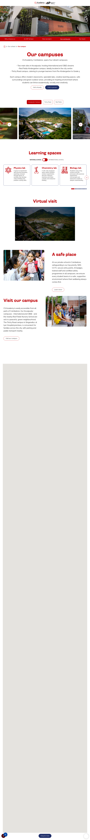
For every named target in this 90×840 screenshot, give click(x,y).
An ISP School (28, 39)
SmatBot (75, 837)
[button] (73, 188)
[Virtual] (45, 224)
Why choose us (10, 39)
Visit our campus (11, 338)
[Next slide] (81, 124)
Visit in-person (52, 87)
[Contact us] (3, 836)
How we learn (47, 39)
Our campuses (65, 39)
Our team (82, 39)
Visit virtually (37, 87)
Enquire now (45, 836)
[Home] (45, 3)
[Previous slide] (9, 124)
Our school (11, 46)
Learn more (58, 289)
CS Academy (66, 784)
